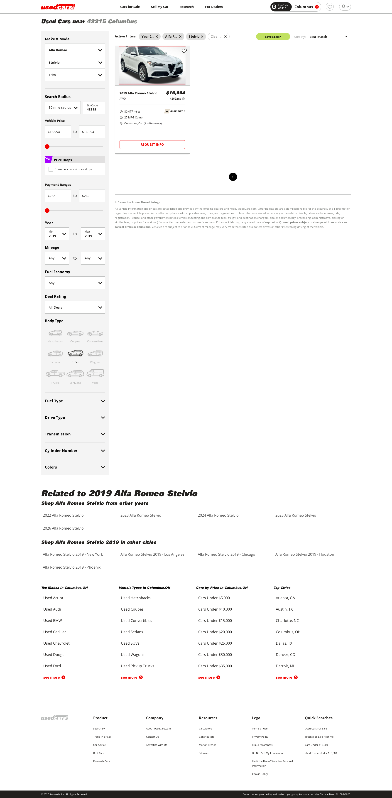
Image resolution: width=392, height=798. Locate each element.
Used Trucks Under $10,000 (321, 753)
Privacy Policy (260, 736)
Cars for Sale (130, 7)
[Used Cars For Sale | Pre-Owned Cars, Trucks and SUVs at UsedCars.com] (58, 7)
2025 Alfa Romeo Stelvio (295, 515)
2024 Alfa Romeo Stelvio (218, 515)
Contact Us (152, 736)
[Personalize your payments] (183, 98)
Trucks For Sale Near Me (319, 736)
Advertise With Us (156, 744)
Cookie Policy (260, 774)
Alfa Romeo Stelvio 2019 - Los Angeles (152, 554)
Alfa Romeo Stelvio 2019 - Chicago (226, 554)
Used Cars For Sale (316, 728)
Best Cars (98, 753)
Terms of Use (259, 728)
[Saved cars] (330, 7)
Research (187, 7)
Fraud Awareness (262, 744)
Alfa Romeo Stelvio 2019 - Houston (304, 554)
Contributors (206, 736)
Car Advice (99, 744)
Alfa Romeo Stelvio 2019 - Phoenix (71, 567)
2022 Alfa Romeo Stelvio (63, 515)
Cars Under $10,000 (316, 744)
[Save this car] (184, 51)
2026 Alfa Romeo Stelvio (63, 528)
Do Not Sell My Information (268, 753)
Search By (99, 728)
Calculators (205, 728)
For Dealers (214, 7)
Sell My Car (159, 7)
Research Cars (101, 761)
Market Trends (207, 744)
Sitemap (203, 753)
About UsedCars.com (158, 728)
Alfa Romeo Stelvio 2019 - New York (73, 554)
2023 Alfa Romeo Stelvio (140, 515)
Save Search (273, 37)
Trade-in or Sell (102, 736)
